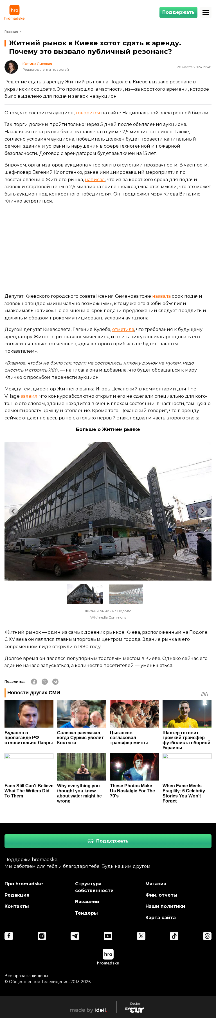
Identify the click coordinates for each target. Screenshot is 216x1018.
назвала (161, 296)
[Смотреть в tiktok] (174, 936)
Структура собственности (94, 887)
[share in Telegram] (55, 682)
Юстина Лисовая (37, 64)
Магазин (155, 883)
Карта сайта (160, 917)
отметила (123, 329)
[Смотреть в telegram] (75, 936)
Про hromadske (23, 883)
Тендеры (86, 913)
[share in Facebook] (34, 682)
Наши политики (165, 906)
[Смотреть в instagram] (42, 936)
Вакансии (87, 901)
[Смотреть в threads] (207, 936)
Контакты (16, 906)
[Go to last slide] (13, 511)
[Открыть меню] (206, 12)
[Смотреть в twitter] (141, 936)
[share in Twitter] (45, 682)
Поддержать (178, 12)
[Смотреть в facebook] (8, 936)
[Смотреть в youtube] (108, 936)
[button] (85, 594)
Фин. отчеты (161, 895)
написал (95, 179)
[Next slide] (202, 511)
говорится (88, 112)
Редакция (17, 895)
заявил (29, 396)
